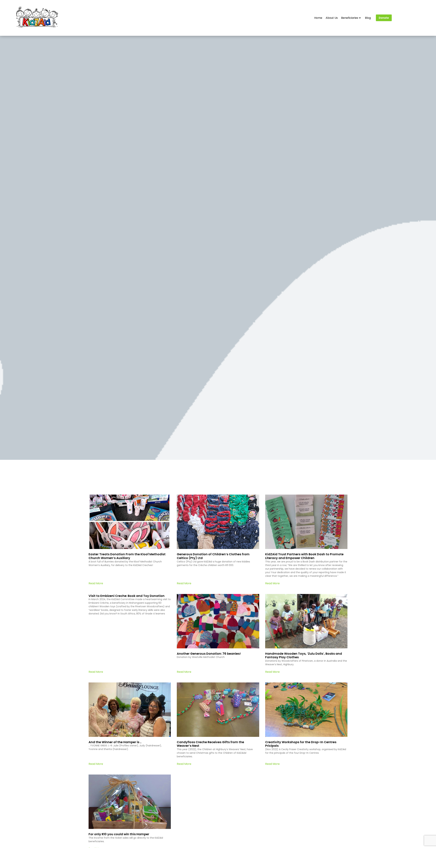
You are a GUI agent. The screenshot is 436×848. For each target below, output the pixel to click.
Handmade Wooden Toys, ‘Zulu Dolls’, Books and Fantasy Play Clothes (303, 655)
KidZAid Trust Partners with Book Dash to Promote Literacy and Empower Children (304, 556)
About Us (332, 18)
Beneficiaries (349, 18)
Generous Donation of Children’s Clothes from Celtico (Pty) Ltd (213, 556)
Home (318, 18)
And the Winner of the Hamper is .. (115, 742)
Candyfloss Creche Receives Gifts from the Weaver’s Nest (210, 744)
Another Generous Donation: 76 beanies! (209, 653)
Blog (368, 18)
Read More (96, 583)
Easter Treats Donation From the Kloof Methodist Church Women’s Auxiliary (127, 556)
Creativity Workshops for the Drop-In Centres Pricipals (300, 744)
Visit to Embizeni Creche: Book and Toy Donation (127, 596)
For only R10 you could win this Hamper (119, 834)
